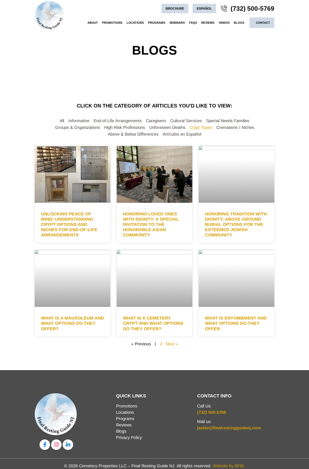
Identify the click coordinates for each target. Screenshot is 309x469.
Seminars (177, 22)
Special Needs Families (227, 120)
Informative (78, 120)
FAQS (193, 22)
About (92, 22)
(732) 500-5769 (211, 412)
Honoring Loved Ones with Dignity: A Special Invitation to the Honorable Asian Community (151, 224)
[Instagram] (56, 444)
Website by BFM (228, 466)
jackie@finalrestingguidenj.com (229, 428)
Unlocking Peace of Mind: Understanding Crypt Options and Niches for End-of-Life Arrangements (69, 224)
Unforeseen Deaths (167, 127)
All (62, 120)
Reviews (207, 22)
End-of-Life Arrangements (118, 120)
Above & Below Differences (133, 134)
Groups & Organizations (77, 127)
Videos (224, 22)
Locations (135, 22)
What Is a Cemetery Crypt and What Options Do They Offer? (153, 323)
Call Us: (204, 406)
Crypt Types (201, 127)
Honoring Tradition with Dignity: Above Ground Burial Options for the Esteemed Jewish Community (236, 224)
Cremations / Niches (235, 127)
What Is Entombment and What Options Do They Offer (236, 323)
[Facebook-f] (45, 444)
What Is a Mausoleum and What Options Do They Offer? (72, 323)
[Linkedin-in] (68, 444)
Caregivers (156, 120)
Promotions (112, 22)
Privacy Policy (129, 437)
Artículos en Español (182, 134)
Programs (156, 22)
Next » (172, 344)
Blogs (239, 22)
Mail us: (204, 421)
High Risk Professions (124, 127)
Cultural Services (186, 120)
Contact (263, 22)
